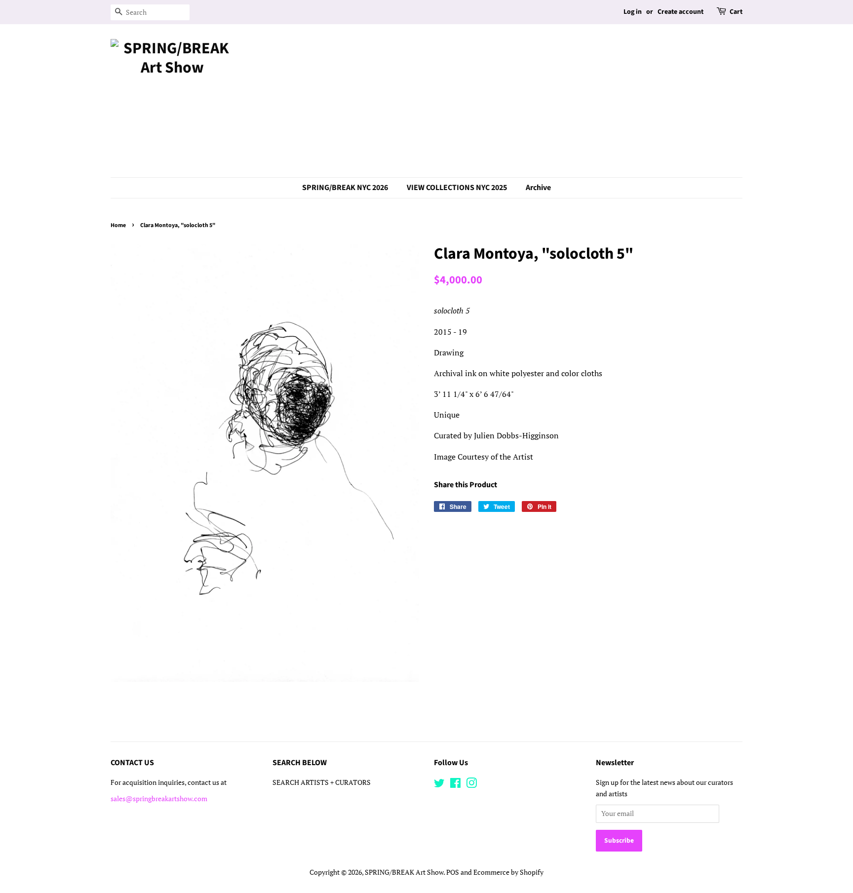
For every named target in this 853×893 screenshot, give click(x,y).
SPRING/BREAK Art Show (404, 872)
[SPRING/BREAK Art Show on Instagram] (471, 784)
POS (452, 872)
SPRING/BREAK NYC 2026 (345, 187)
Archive (538, 187)
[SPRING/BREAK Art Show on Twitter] (439, 784)
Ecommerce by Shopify (508, 872)
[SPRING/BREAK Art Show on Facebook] (455, 784)
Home (118, 225)
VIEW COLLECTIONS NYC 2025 (457, 187)
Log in (632, 12)
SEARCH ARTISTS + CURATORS (321, 782)
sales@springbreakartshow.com (159, 798)
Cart (736, 12)
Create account (680, 12)
